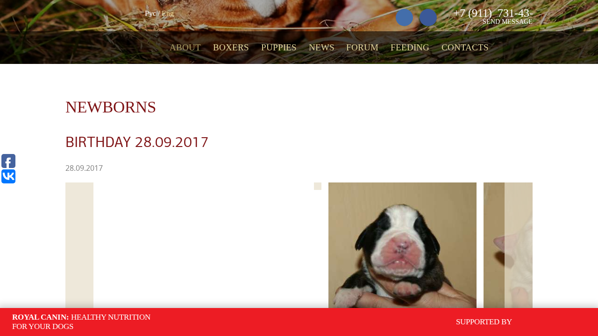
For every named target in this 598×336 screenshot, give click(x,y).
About (185, 47)
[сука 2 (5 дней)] (288, 186)
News (322, 47)
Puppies (279, 47)
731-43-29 (498, 13)
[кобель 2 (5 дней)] (402, 253)
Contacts (465, 47)
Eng (168, 13)
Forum (362, 47)
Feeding (410, 47)
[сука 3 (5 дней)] (303, 186)
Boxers (231, 47)
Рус (150, 13)
